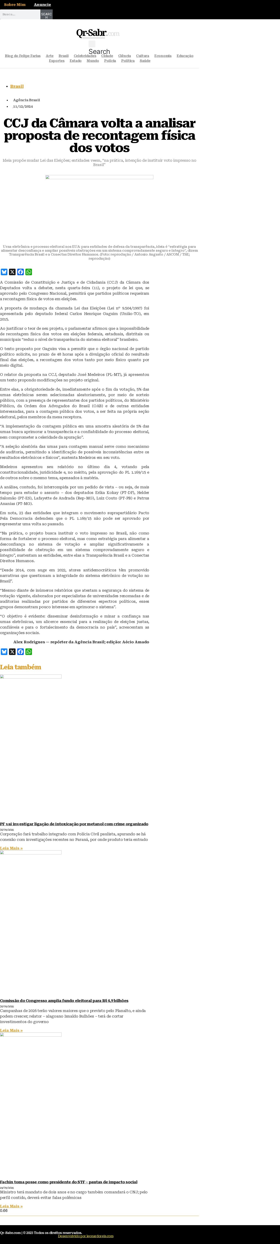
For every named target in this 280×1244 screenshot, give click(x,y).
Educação (185, 56)
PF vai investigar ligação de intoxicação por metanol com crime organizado (74, 824)
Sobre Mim (15, 4)
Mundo (93, 61)
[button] (99, 48)
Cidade (107, 56)
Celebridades (85, 56)
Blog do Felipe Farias (23, 56)
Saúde (145, 61)
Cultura (142, 56)
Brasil (63, 56)
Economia (163, 56)
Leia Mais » (11, 848)
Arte (49, 56)
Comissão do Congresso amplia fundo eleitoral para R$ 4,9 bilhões (64, 1000)
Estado (76, 61)
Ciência (124, 56)
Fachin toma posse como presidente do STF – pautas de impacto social (68, 1182)
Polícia (110, 61)
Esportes (57, 61)
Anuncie (42, 4)
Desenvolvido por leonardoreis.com (85, 1236)
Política (128, 61)
